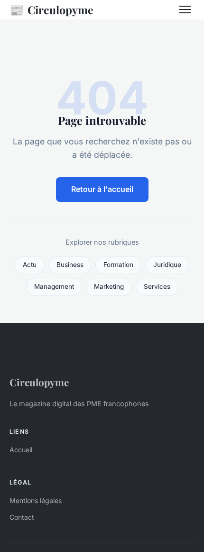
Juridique (167, 264)
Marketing (109, 286)
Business (69, 264)
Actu (30, 264)
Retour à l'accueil (102, 189)
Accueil (20, 450)
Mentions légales (35, 500)
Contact (21, 517)
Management (54, 286)
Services (157, 286)
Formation (118, 264)
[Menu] (185, 9)
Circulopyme (51, 9)
